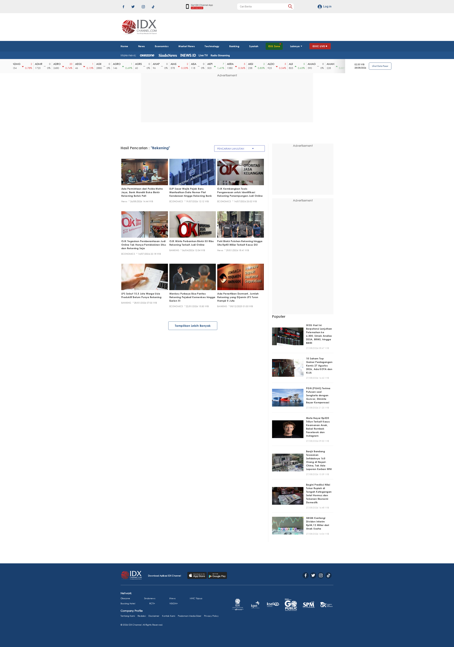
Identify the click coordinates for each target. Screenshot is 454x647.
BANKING (174, 250)
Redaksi (142, 616)
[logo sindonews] (167, 55)
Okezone (125, 598)
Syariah (253, 46)
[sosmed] (197, 575)
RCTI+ (152, 603)
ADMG (14, 63)
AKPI (207, 63)
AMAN (328, 63)
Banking (234, 46)
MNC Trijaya (196, 598)
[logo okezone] (147, 55)
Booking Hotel (128, 603)
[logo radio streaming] (220, 55)
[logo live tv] (203, 55)
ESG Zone (274, 46)
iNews (172, 598)
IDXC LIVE (318, 46)
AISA (191, 63)
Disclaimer (153, 616)
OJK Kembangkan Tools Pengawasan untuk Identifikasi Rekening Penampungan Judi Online (240, 192)
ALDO (268, 63)
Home (124, 46)
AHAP (153, 63)
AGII (96, 63)
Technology (212, 46)
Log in (327, 6)
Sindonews (149, 598)
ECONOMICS (176, 201)
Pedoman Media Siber (189, 616)
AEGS (76, 63)
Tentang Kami (128, 616)
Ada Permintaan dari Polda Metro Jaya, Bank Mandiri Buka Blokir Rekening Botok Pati (142, 192)
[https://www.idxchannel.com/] (139, 27)
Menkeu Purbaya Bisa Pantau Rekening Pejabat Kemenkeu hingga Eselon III (192, 297)
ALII (288, 63)
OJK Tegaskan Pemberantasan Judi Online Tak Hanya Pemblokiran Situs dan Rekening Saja (143, 245)
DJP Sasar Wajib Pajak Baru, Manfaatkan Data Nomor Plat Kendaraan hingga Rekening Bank (190, 192)
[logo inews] (188, 55)
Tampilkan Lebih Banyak (193, 325)
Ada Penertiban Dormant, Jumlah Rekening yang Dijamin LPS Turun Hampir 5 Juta (238, 297)
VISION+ (173, 603)
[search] (290, 6)
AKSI (247, 63)
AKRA (227, 63)
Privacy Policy (211, 616)
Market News (186, 46)
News (141, 46)
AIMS (171, 63)
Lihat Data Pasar (380, 66)
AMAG (309, 63)
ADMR (36, 63)
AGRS (135, 63)
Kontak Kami (168, 616)
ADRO (54, 63)
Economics (161, 46)
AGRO (114, 63)
